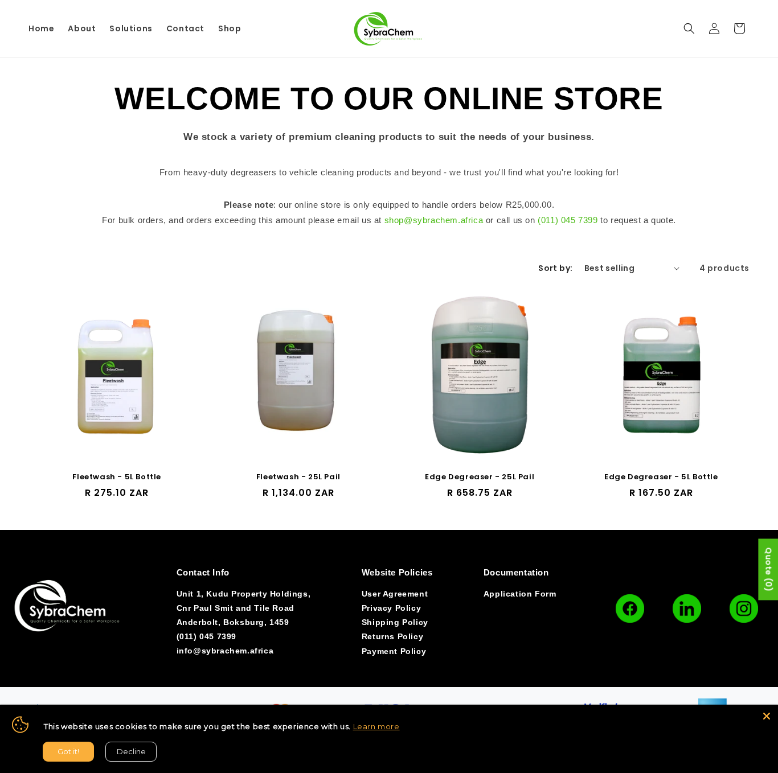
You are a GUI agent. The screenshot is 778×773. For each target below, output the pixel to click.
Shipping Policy (395, 622)
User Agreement (395, 593)
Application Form (520, 593)
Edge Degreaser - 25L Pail (479, 477)
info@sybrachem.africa (225, 650)
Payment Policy (394, 651)
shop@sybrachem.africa (434, 220)
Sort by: (555, 268)
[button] (689, 28)
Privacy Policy (391, 607)
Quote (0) (768, 570)
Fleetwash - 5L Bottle (116, 477)
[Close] (766, 716)
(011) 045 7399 (567, 220)
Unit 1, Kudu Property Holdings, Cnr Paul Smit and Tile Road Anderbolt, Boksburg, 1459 (244, 608)
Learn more (376, 726)
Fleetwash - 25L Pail (298, 477)
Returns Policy (392, 636)
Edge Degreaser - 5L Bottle (661, 477)
